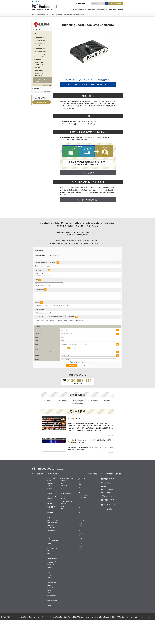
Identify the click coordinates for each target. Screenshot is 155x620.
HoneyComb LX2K (39, 56)
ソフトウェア (64, 485)
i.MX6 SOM (37, 67)
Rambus (49, 577)
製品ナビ (66, 320)
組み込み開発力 (37, 474)
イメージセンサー (82, 497)
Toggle (42, 85)
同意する (143, 617)
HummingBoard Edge (39, 40)
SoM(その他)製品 (62, 401)
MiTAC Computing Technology (51, 561)
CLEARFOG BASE (39, 65)
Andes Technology (51, 582)
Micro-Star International (52, 564)
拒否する (150, 617)
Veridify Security (51, 575)
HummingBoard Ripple (40, 54)
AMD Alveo (63, 503)
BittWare (49, 485)
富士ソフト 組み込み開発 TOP (38, 14)
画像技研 (49, 538)
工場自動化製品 (78, 403)
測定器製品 (107, 401)
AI (79, 487)
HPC (80, 492)
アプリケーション (82, 478)
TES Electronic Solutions (53, 533)
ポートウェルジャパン (52, 548)
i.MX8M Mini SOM (38, 70)
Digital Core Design (51, 496)
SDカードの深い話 (106, 492)
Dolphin (49, 580)
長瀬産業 (49, 543)
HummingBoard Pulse (40, 51)
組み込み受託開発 (78, 9)
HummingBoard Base (39, 48)
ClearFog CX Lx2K (39, 59)
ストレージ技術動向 (107, 509)
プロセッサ (81, 513)
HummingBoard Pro (39, 46)
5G (79, 482)
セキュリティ (81, 505)
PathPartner (50, 525)
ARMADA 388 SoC (38, 76)
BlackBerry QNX (51, 528)
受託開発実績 (101, 9)
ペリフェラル (81, 515)
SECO (48, 572)
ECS (48, 550)
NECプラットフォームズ (52, 520)
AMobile (49, 605)
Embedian (49, 567)
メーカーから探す (51, 478)
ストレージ (81, 502)
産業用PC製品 (93, 401)
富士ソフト (49, 480)
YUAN (48, 535)
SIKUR (49, 553)
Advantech (49, 598)
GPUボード (63, 506)
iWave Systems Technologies (51, 507)
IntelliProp (49, 498)
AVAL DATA (50, 483)
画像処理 (80, 533)
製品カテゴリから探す (66, 478)
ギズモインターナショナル (53, 540)
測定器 (80, 530)
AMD (48, 593)
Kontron (49, 585)
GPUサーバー (64, 508)
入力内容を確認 (71, 365)
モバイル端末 (81, 518)
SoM (65, 14)
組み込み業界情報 (111, 9)
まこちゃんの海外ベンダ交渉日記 (108, 504)
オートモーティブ (82, 500)
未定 (67, 305)
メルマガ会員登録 (80, 4)
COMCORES (50, 488)
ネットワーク (81, 510)
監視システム (81, 535)
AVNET (49, 590)
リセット (83, 365)
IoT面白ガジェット (106, 496)
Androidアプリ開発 (107, 489)
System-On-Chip (51, 530)
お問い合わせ (117, 3)
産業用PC (37, 88)
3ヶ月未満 (45, 305)
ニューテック (50, 545)
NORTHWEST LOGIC (52, 522)
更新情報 (120, 9)
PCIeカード (63, 498)
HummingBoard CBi (39, 37)
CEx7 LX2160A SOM (39, 73)
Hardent (49, 570)
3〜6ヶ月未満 (52, 305)
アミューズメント (82, 543)
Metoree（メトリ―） (41, 320)
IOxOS (48, 501)
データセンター (82, 507)
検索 (106, 3)
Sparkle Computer (51, 595)
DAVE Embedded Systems (53, 491)
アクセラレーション (83, 495)
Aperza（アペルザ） (74, 320)
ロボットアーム (82, 520)
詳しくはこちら (88, 173)
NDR (48, 517)
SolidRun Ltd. (59, 14)
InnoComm (49, 603)
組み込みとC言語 (106, 486)
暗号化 (80, 528)
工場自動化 (81, 523)
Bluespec (49, 556)
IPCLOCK (49, 503)
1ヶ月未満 (39, 305)
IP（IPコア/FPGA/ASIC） (66, 493)
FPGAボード (64, 496)
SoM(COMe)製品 (78, 401)
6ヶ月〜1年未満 (60, 305)
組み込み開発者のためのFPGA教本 (108, 478)
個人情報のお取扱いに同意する (43, 266)
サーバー (63, 491)
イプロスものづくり (52, 320)
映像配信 (80, 525)
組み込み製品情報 (90, 9)
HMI (79, 490)
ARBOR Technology (52, 558)
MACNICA (49, 510)
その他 (82, 320)
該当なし (38, 322)
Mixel (48, 515)
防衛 (79, 548)
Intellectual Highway (52, 600)
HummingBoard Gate (39, 43)
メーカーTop (36, 29)
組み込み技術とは (106, 483)
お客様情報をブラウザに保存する (78, 362)
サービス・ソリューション (67, 501)
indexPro (60, 320)
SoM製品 (48, 401)
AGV (80, 484)
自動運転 (80, 538)
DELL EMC (49, 493)
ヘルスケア (81, 541)
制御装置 (80, 546)
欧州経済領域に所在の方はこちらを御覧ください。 (46, 255)
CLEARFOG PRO (38, 62)
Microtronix (50, 512)
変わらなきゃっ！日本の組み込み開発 (108, 500)
